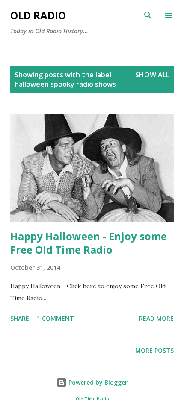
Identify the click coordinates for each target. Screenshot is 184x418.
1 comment (55, 318)
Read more (156, 318)
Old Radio (38, 15)
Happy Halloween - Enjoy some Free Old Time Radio (88, 243)
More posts (154, 350)
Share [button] (19, 318)
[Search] (148, 15)
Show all (152, 74)
